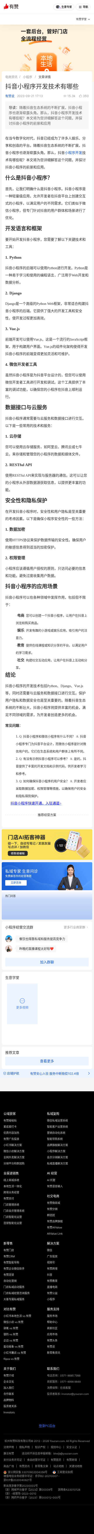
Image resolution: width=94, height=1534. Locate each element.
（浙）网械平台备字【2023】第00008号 (28, 1489)
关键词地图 (75, 1466)
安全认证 (71, 1447)
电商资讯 (11, 77)
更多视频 (22, 1007)
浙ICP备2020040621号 (17, 1480)
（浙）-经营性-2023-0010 (19, 1493)
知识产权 (40, 1447)
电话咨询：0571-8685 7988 (63, 1375)
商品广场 (8, 1466)
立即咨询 (16, 882)
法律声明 (8, 1447)
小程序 (27, 77)
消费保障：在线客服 (59, 1387)
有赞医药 (56, 1459)
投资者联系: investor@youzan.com (68, 1394)
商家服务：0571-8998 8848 (64, 1381)
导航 (85, 7)
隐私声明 (24, 1447)
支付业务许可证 (12, 1459)
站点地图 (58, 1466)
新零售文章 (41, 1466)
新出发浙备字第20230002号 (20, 1485)
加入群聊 (47, 962)
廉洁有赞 (8, 1453)
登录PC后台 (47, 1426)
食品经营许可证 (36, 1459)
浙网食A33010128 (69, 1489)
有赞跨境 (71, 1459)
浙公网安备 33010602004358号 (27, 1472)
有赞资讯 (24, 1466)
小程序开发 (73, 153)
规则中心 (56, 1447)
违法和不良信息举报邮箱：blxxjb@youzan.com (50, 1453)
